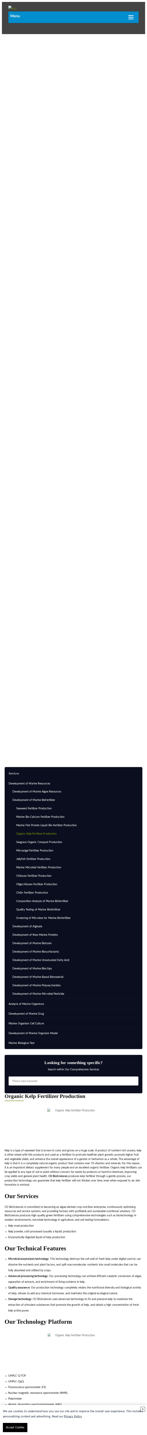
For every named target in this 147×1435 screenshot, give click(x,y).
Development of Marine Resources (57, 733)
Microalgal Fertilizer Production (34, 850)
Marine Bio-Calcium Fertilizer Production (40, 817)
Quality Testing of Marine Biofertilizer (38, 909)
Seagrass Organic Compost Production (39, 842)
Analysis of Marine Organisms (26, 1004)
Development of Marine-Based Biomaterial (37, 977)
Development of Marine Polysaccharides (36, 985)
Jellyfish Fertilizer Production (33, 859)
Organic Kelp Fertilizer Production (36, 834)
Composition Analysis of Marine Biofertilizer (42, 901)
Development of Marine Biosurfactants (35, 951)
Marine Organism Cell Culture (26, 1023)
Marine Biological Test (21, 1043)
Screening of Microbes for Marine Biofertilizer (43, 918)
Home (13, 733)
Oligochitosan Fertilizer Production (36, 884)
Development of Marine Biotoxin (32, 943)
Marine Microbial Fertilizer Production (38, 867)
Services (26, 733)
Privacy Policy (73, 1416)
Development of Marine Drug (26, 1014)
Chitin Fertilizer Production (32, 892)
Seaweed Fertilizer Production (34, 808)
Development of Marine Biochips (32, 968)
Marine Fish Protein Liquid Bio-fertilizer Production (46, 825)
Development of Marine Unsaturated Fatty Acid (40, 960)
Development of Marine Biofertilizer (103, 733)
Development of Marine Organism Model (33, 1033)
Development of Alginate (27, 926)
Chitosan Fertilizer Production (33, 876)
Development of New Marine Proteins (35, 935)
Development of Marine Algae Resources (36, 791)
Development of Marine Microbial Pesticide (38, 994)
